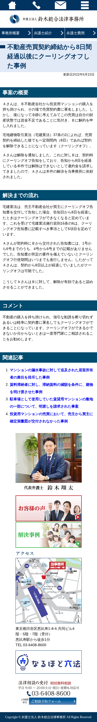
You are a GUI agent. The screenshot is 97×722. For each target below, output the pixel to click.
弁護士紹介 (43, 33)
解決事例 (49, 535)
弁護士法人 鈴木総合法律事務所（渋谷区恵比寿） (48, 19)
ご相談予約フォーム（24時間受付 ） (52, 701)
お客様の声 (49, 508)
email (61, 5)
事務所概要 (11, 33)
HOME (12, 5)
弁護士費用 (75, 33)
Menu (85, 5)
